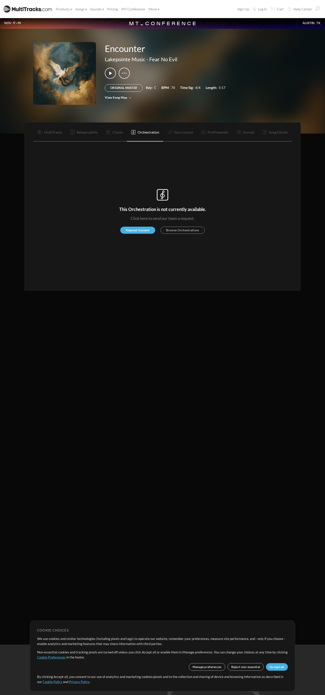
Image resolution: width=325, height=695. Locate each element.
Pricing (112, 9)
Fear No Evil (163, 59)
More (153, 9)
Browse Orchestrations (182, 230)
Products (63, 9)
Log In (262, 9)
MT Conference (133, 9)
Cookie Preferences (51, 657)
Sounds (95, 9)
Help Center (302, 9)
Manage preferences (207, 667)
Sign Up (243, 9)
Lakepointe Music (125, 59)
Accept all (277, 667)
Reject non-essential (245, 667)
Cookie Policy (52, 682)
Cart (280, 9)
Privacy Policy (79, 682)
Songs (79, 9)
